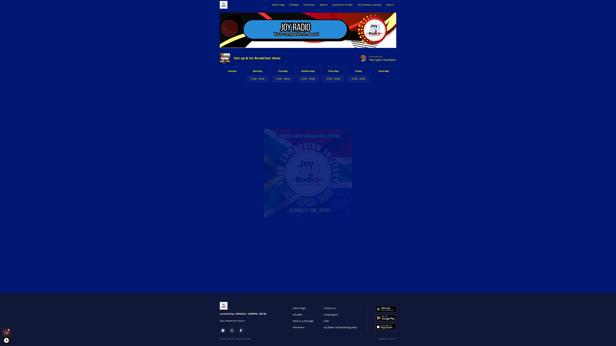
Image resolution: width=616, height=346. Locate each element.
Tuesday (283, 71)
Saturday (383, 71)
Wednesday (308, 71)
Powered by (383, 339)
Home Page (278, 4)
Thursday (333, 71)
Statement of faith (342, 4)
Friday (358, 71)
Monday (257, 71)
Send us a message (303, 320)
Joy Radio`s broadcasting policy (340, 327)
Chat (326, 320)
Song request (331, 314)
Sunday (232, 71)
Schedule (294, 4)
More (389, 4)
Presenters (309, 4)
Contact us (330, 308)
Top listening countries (369, 4)
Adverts (324, 4)
